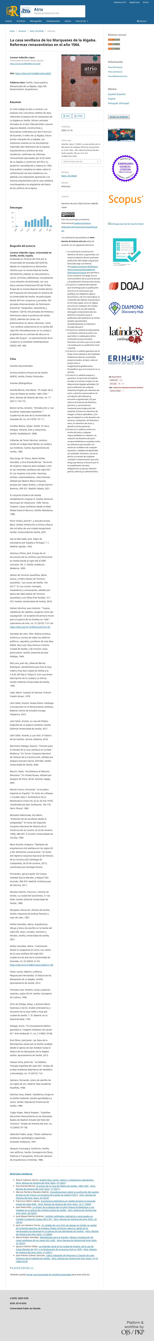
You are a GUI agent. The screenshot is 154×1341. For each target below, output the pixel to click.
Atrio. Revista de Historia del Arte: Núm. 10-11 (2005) (64, 1204)
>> (32, 1267)
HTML (80, 116)
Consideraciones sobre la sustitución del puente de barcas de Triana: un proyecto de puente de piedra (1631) (57, 1193)
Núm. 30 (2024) (37, 31)
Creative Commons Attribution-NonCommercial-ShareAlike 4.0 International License (82, 269)
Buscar (142, 21)
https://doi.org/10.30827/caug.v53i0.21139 (31, 964)
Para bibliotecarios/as (117, 76)
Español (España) (116, 94)
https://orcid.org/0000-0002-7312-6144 (25, 64)
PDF (68, 116)
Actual (8, 21)
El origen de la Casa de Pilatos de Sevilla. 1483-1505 (62, 1186)
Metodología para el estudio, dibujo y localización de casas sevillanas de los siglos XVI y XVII (54, 1239)
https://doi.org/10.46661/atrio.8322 (33, 73)
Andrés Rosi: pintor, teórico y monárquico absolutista (67, 1180)
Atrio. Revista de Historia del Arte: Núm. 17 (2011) (56, 1187)
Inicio (12, 31)
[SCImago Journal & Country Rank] (125, 223)
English (112, 98)
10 (27, 1267)
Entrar (146, 2)
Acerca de (81, 21)
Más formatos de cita (72, 161)
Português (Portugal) (118, 103)
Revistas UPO (120, 2)
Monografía (36, 21)
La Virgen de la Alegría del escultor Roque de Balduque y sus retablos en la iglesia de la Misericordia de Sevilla (55, 1209)
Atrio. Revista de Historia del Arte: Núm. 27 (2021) (41, 1183)
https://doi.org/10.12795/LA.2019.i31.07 (30, 627)
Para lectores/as (115, 67)
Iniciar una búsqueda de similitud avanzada (48, 1274)
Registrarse (134, 2)
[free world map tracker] (121, 140)
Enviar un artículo (119, 117)
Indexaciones (53, 21)
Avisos (68, 21)
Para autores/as (115, 71)
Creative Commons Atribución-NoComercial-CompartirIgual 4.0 (79, 227)
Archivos (21, 21)
